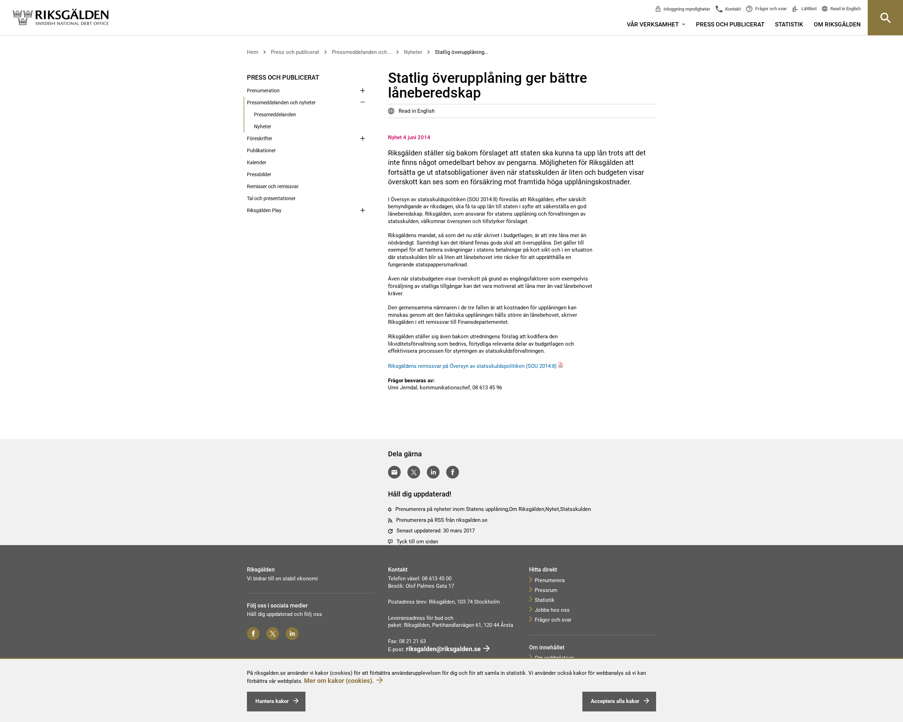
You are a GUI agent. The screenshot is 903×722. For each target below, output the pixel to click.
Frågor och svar (770, 8)
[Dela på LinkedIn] (433, 472)
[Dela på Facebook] (452, 472)
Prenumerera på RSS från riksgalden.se (441, 520)
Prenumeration (263, 90)
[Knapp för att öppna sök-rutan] (885, 17)
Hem (252, 52)
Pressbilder (259, 174)
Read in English (845, 8)
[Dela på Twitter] (413, 472)
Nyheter (413, 52)
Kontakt (732, 9)
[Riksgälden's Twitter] (272, 633)
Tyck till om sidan (417, 541)
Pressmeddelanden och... (361, 52)
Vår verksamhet (653, 24)
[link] (61, 17)
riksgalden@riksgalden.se (443, 649)
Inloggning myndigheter (686, 9)
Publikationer (261, 150)
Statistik (789, 24)
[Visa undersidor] (363, 77)
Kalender (256, 162)
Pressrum (546, 590)
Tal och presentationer (271, 198)
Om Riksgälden (837, 24)
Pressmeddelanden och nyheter (281, 102)
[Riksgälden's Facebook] (253, 633)
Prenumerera (550, 580)
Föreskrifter (259, 138)
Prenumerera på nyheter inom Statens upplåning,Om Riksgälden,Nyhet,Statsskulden (493, 509)
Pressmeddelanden (275, 114)
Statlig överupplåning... (462, 52)
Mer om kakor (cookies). (339, 680)
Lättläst (808, 8)
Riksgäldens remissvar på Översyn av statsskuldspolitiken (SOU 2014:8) (472, 366)
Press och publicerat (730, 24)
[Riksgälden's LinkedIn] (292, 633)
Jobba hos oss (552, 610)
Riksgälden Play (264, 210)
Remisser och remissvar (273, 186)
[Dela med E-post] (394, 472)
